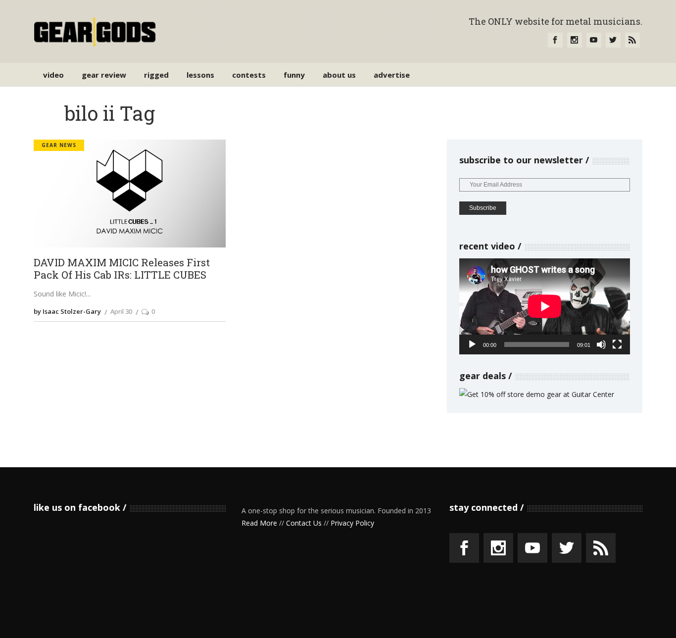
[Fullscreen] (617, 344)
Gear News (59, 145)
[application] (544, 306)
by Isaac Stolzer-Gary (67, 311)
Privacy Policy (352, 523)
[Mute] (601, 344)
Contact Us (304, 523)
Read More (259, 523)
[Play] (472, 344)
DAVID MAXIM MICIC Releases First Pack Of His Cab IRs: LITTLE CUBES (122, 269)
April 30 (121, 311)
